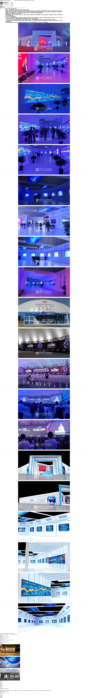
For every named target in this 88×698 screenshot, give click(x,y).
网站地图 (1, 686)
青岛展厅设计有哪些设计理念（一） (5, 638)
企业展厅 (3, 633)
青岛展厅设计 (12, 0)
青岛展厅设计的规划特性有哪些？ (5, 641)
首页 (0, 681)
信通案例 (12, 4)
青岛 (5, 689)
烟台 (6, 689)
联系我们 (1, 685)
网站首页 (12, 2)
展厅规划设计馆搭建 (5, 634)
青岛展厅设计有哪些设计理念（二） (5, 636)
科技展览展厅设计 (7, 633)
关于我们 (12, 3)
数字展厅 (1, 5)
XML (0, 687)
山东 (9, 689)
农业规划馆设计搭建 (14, 634)
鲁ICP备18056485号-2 (6, 691)
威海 (8, 689)
